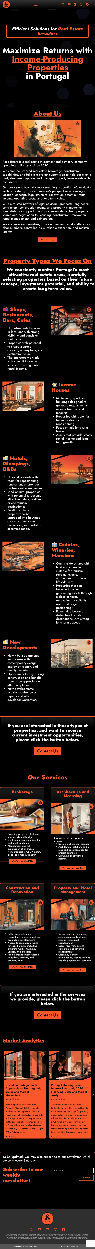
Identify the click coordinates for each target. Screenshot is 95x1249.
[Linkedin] (75, 4)
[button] (93, 1094)
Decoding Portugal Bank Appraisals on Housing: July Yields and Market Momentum (23, 1090)
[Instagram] (81, 4)
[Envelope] (69, 4)
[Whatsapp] (63, 4)
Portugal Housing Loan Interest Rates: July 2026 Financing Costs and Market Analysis (69, 1090)
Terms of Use (74, 1246)
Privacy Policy (65, 1246)
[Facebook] (87, 4)
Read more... (11, 1136)
